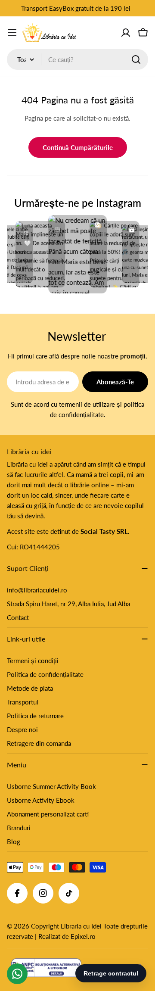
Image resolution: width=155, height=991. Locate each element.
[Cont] (126, 33)
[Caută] (136, 59)
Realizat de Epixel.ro (67, 936)
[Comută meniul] (12, 33)
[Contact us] (17, 973)
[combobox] (77, 59)
